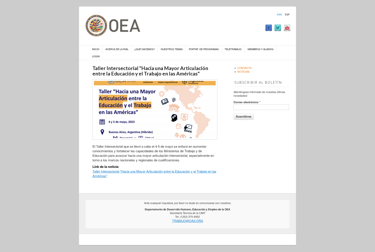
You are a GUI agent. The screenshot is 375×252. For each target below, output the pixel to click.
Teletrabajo (233, 49)
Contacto (244, 68)
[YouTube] (287, 30)
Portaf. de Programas (204, 49)
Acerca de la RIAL (116, 49)
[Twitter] (277, 30)
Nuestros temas (172, 49)
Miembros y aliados (260, 49)
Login (96, 56)
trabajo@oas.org (187, 221)
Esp (287, 14)
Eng (279, 14)
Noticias (243, 71)
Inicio (95, 49)
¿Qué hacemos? (144, 49)
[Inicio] (113, 35)
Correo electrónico (247, 102)
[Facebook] (268, 30)
